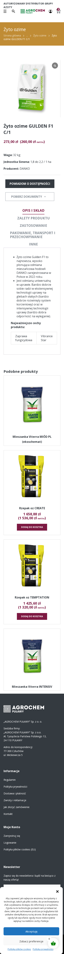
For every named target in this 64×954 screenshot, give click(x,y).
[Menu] (5, 11)
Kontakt (8, 814)
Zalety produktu (33, 218)
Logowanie (10, 842)
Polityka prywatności (43, 949)
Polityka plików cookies (19, 949)
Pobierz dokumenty (26, 197)
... (27, 35)
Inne (33, 244)
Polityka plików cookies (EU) (20, 849)
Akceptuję (31, 931)
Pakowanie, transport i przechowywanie (32, 235)
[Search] (13, 11)
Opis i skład (33, 210)
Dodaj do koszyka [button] (32, 527)
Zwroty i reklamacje (15, 800)
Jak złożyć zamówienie (17, 807)
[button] (57, 891)
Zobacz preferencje (31, 941)
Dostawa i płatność (15, 793)
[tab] (33, 210)
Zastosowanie (33, 225)
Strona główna (12, 35)
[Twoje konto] (50, 11)
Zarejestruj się (12, 835)
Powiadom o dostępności (30, 184)
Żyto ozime (39, 35)
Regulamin (10, 779)
